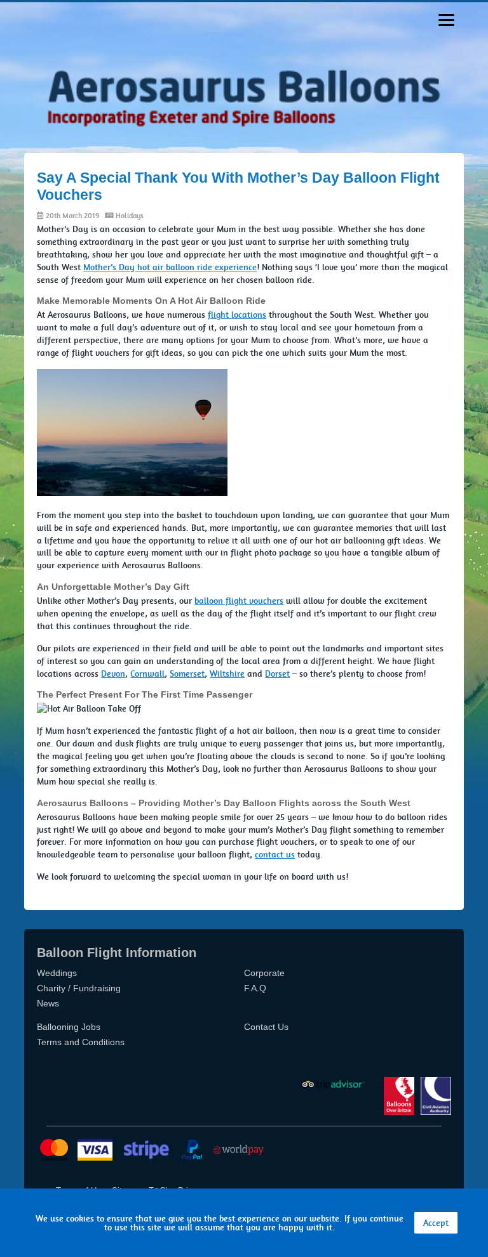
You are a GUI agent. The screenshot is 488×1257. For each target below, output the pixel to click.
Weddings (57, 973)
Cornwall (147, 673)
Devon (113, 673)
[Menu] (446, 20)
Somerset (187, 673)
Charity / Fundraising (79, 988)
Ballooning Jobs (68, 1027)
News (48, 1003)
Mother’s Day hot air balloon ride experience (170, 267)
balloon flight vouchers (238, 601)
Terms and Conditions (81, 1042)
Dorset (277, 673)
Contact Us (266, 1027)
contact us (275, 854)
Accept (436, 1223)
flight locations (237, 314)
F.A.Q (255, 988)
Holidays (130, 215)
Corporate (264, 973)
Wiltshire (227, 673)
